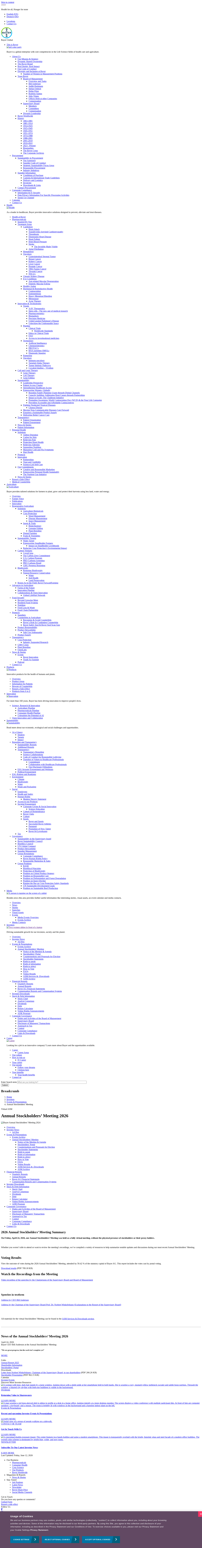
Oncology (27, 254)
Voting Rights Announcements (31, 1011)
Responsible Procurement (34, 168)
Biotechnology (35, 526)
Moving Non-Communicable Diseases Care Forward (46, 410)
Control (21, 1028)
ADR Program (24, 1013)
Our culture (17, 1055)
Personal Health (19, 430)
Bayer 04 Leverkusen (38, 831)
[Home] (6, 37)
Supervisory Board (31, 103)
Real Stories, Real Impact (29, 66)
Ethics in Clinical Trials (39, 333)
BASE (26, 866)
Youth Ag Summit (31, 659)
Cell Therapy (28, 375)
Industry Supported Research (35, 642)
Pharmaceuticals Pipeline (28, 710)
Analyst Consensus (26, 1001)
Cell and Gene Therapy (28, 370)
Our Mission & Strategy (28, 59)
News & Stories (24, 425)
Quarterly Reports (25, 984)
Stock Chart (23, 998)
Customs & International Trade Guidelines (41, 178)
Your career (17, 1062)
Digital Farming (30, 533)
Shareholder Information (11, 1365)
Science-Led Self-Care (33, 464)
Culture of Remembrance (34, 811)
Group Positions (25, 863)
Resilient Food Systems (28, 602)
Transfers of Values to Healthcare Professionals (43, 759)
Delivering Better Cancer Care (36, 415)
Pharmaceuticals (19, 219)
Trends (26, 306)
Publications (17, 501)
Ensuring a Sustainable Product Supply (40, 412)
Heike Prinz (34, 91)
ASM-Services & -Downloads (36, 976)
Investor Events (8, 1380)
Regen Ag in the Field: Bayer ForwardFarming (38, 583)
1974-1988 (28, 136)
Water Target (28, 541)
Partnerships (28, 459)
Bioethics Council (25, 844)
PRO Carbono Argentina (34, 560)
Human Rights (24, 796)
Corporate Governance (22, 1016)
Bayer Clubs (28, 814)
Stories (15, 907)
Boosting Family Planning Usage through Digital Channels (54, 393)
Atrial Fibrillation (36, 249)
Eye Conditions (30, 279)
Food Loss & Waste (26, 607)
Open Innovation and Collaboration (27, 718)
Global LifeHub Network (34, 595)
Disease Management (38, 518)
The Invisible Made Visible (46, 246)
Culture (26, 816)
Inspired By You (25, 222)
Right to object (29, 966)
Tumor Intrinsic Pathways (40, 365)
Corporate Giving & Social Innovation (39, 806)
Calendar (16, 200)
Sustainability (23, 380)
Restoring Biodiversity (33, 570)
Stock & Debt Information (23, 996)
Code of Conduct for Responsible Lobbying (42, 757)
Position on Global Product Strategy (38, 873)
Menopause (34, 298)
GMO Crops (23, 645)
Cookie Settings (21, 1540)
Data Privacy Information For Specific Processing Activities (43, 195)
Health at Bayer (19, 217)
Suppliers (22, 615)
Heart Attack (34, 229)
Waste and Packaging (27, 787)
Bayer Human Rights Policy (35, 858)
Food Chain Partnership (28, 610)
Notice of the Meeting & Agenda (37, 951)
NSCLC (32, 274)
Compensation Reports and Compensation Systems (40, 991)
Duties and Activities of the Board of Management (39, 1018)
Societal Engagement (27, 804)
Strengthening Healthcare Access (37, 388)
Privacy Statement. (39, 1530)
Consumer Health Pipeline (29, 713)
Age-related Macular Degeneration (44, 281)
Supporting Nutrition (32, 447)
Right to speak (29, 961)
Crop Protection (30, 513)
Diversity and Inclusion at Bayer (32, 71)
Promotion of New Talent (40, 829)
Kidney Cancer (35, 261)
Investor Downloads (21, 993)
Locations (11, 21)
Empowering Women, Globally (36, 390)
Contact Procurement (27, 188)
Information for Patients (22, 684)
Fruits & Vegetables (31, 536)
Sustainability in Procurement (30, 158)
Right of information (32, 964)
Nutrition (21, 605)
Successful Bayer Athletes (40, 824)
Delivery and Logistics (33, 180)
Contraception (35, 291)
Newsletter (16, 1487)
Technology (28, 341)
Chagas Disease (35, 407)
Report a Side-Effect (21, 689)
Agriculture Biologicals (33, 511)
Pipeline (26, 326)
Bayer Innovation (30, 657)
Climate (21, 779)
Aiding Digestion (30, 435)
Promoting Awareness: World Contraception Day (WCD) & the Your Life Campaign (65, 400)
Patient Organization (32, 420)
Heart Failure (34, 239)
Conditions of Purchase (33, 175)
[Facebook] (1, 1509)
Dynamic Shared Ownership (30, 61)
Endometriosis (35, 293)
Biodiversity (23, 568)
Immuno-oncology (37, 360)
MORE (4, 1355)
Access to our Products (28, 801)
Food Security (18, 598)
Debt (20, 1006)
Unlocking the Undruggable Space (44, 323)
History (21, 118)
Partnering (27, 355)
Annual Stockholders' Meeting (31, 949)
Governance (17, 836)
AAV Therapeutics (37, 308)
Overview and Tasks (37, 81)
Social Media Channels (22, 1492)
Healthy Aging (29, 286)
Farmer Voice (18, 498)
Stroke (31, 244)
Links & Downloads (26, 1033)
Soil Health (33, 578)
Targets (21, 737)
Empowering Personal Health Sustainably (41, 472)
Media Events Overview (28, 917)
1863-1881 (28, 121)
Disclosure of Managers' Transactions (34, 1023)
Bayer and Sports (36, 821)
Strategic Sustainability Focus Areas (38, 165)
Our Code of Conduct (27, 69)
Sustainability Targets (27, 538)
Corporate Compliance (22, 190)
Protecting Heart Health (33, 442)
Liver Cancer (34, 264)
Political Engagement (27, 772)
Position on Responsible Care (36, 876)
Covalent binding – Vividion (41, 368)
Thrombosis (34, 234)
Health (9, 205)
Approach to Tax (25, 1026)
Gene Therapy (29, 373)
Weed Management (37, 516)
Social (14, 789)
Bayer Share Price (20, 1490)
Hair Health (28, 452)
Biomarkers (34, 316)
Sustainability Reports (27, 744)
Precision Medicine (37, 318)
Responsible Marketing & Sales (36, 861)
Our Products (18, 1470)
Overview (16, 496)
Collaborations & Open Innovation (33, 593)
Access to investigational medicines (44, 338)
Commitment (34, 762)
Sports (26, 819)
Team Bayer (23, 76)
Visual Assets (18, 912)
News (14, 905)
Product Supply (24, 635)
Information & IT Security (29, 193)
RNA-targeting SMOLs (39, 350)
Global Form (6, 1502)
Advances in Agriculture (22, 585)
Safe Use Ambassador (32, 632)
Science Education (37, 809)
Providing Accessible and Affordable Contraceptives (51, 402)
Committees (34, 108)
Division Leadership (32, 113)
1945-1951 (28, 131)
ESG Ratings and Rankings (24, 774)
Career (9, 1038)
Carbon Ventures (25, 550)
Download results (8, 1268)
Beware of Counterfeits (22, 686)
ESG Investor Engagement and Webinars (35, 769)
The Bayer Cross (30, 150)
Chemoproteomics (36, 345)
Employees (22, 792)
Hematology (28, 251)
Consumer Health (19, 1465)
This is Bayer (12, 44)
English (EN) (12, 14)
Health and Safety (25, 794)
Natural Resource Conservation (36, 573)
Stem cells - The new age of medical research (48, 311)
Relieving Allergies (31, 445)
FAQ (31, 336)
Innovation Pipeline (26, 590)
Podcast (21, 662)
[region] (101, 1529)
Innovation (22, 457)
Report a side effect (9, 1504)
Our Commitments (26, 467)
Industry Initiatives (31, 170)
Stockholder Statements (33, 959)
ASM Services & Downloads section (78, 1319)
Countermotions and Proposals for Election (41, 956)
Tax (19, 834)
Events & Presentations (22, 944)
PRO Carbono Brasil (32, 563)
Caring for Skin (30, 437)
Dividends (22, 1003)
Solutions (22, 432)
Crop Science (18, 1467)
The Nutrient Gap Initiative (35, 474)
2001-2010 (28, 141)
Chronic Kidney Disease (33, 276)
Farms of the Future (26, 588)
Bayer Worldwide (25, 116)
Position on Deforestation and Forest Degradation (44, 878)
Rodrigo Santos (35, 93)
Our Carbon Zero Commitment (36, 555)
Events (20, 654)
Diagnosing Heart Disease (40, 237)
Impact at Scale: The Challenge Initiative (46, 397)
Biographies (28, 148)
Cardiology (28, 227)
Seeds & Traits (29, 523)
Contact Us (11, 24)
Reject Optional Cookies (57, 1540)
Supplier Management (27, 851)
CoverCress (28, 553)
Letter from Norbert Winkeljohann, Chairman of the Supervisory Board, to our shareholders (40, 1372)
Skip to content (7, 2)
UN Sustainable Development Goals (39, 886)
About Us (16, 56)
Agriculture (11, 484)
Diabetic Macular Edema (39, 284)
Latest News (17, 1485)
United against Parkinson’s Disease (44, 321)
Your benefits (18, 1072)
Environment (17, 777)
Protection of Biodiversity (34, 871)
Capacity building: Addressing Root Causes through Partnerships (57, 395)
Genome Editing (36, 528)
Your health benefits (26, 1075)
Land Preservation (36, 580)
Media (9, 891)
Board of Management (33, 79)
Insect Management (37, 521)
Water (31, 575)
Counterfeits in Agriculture (29, 617)
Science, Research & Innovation (26, 705)
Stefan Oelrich (35, 88)
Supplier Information (27, 173)
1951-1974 (28, 133)
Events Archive (24, 920)
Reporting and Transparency (24, 742)
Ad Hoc (21, 941)
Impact (20, 740)
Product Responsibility (27, 627)
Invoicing (27, 183)
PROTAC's (34, 348)
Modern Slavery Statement (34, 799)
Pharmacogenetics (36, 313)
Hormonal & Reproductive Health (38, 289)
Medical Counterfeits (21, 482)
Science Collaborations (33, 754)
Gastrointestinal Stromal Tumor (42, 256)
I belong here (23, 1070)
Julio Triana (34, 96)
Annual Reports (24, 986)
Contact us (16, 1077)
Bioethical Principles (32, 868)
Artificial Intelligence (38, 343)
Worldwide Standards (43, 331)
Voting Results (29, 974)
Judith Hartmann (36, 86)
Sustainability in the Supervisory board (34, 839)
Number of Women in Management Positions (42, 74)
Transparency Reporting (33, 752)
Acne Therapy (35, 301)
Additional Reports (26, 747)
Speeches (16, 910)
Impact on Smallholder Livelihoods (44, 546)
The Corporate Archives (33, 153)
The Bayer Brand (25, 64)
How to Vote (28, 969)
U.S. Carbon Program (32, 558)
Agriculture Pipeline (26, 708)
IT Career (22, 1060)
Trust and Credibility (32, 462)
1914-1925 (28, 126)
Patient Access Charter (33, 385)
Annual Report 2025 (10, 1362)
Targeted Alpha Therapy (39, 363)
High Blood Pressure (38, 241)
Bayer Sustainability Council (30, 841)
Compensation (35, 101)
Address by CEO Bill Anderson (15, 1300)
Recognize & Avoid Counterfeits (37, 620)
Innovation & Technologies (29, 303)
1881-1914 (28, 123)
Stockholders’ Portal (32, 954)
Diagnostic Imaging (37, 353)
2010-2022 (28, 143)
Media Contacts (19, 922)
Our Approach (29, 160)
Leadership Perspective (33, 383)
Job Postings (17, 1482)
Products (21, 454)
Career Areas (23, 1052)
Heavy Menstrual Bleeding (40, 296)
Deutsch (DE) (13, 16)
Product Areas (18, 681)
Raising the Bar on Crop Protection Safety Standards (46, 883)
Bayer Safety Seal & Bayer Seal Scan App (41, 625)
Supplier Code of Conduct (34, 163)
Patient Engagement (31, 422)
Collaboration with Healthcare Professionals (48, 764)
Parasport (33, 826)
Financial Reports (19, 981)
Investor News (18, 939)
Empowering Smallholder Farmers (38, 543)
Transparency (23, 417)
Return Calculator (25, 1008)
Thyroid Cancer (35, 271)
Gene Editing (29, 378)
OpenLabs (22, 650)
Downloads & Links (32, 185)
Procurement (17, 155)
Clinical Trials (35, 328)
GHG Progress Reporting (34, 565)
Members (33, 106)
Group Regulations (26, 853)
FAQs (25, 971)
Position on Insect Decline (34, 881)
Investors (10, 925)
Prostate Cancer (35, 266)
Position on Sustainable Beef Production (40, 888)
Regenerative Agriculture (23, 506)
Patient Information (26, 427)
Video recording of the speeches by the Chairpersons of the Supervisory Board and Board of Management (47, 1280)
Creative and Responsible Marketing (39, 469)
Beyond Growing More (28, 600)
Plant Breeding (35, 531)
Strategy (21, 735)
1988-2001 (28, 138)
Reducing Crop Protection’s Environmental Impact (45, 548)
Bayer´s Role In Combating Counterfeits (40, 622)
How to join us (18, 1057)
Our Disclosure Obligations (40, 767)
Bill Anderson (35, 84)
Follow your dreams (26, 1067)
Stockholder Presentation (12, 1375)
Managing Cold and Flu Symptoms (38, 449)
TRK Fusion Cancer (37, 269)
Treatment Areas (25, 224)
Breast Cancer (35, 259)
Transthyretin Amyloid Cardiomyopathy (46, 232)
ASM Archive (29, 979)
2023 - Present (29, 145)
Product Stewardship (27, 630)
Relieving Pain (29, 440)
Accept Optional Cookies (97, 1540)
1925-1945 (28, 128)
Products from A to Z (21, 691)
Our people (17, 1065)
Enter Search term (9, 1082)
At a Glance (17, 732)
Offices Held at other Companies (43, 98)
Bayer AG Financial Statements (31, 989)
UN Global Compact (27, 846)
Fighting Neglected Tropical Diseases (39, 405)
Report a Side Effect (21, 479)
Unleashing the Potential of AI (31, 715)
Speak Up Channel (26, 197)
